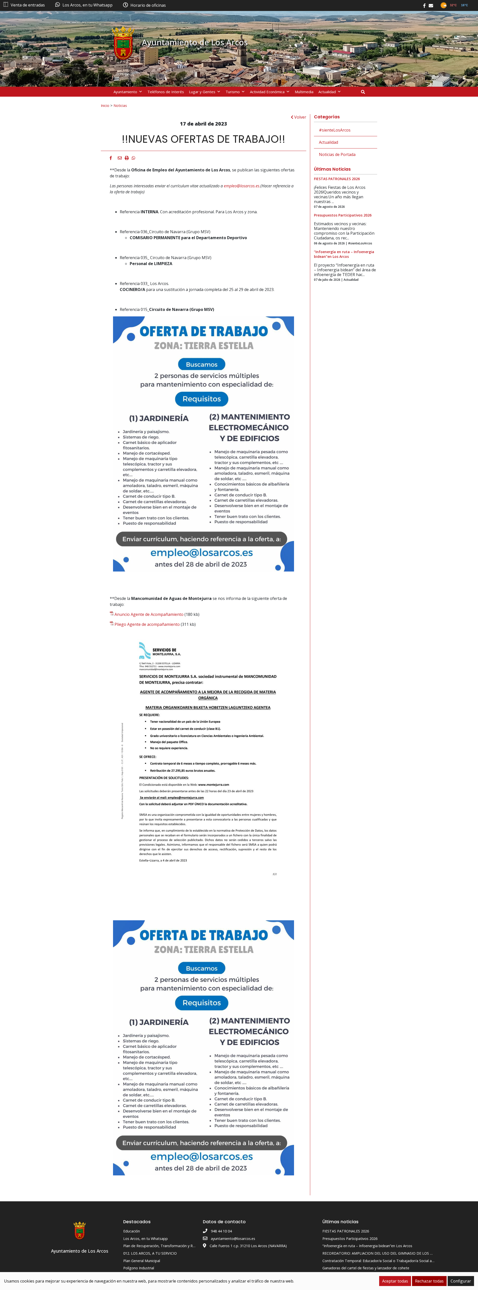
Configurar (461, 1281)
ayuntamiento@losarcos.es (233, 1238)
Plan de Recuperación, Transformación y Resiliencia (165, 1245)
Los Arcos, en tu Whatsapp (145, 1238)
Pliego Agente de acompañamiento (147, 624)
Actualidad (327, 91)
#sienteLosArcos (335, 130)
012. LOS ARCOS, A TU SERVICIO (150, 1253)
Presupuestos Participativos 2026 (349, 1238)
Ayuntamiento (125, 91)
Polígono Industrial (138, 1268)
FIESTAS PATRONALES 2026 (345, 1231)
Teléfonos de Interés (165, 91)
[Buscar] (365, 92)
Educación (131, 1231)
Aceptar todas (395, 1281)
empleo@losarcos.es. (242, 186)
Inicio (105, 105)
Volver (299, 117)
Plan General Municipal (141, 1260)
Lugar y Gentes (202, 91)
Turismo (233, 91)
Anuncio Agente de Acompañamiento (149, 614)
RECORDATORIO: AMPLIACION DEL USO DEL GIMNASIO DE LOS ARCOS (381, 1253)
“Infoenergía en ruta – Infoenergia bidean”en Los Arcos (367, 1245)
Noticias (120, 105)
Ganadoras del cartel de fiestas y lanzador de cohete (365, 1268)
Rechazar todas (429, 1281)
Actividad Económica (267, 91)
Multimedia (304, 91)
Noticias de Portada (337, 154)
